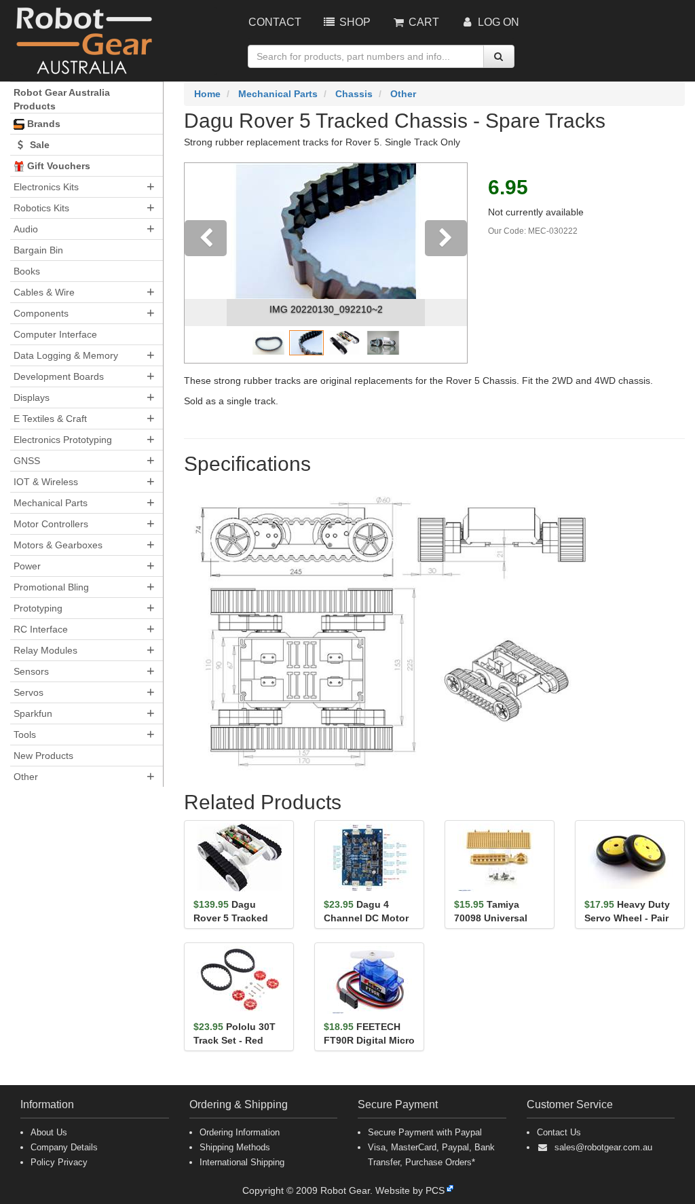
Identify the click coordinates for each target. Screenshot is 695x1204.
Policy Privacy (59, 1162)
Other (26, 776)
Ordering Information (240, 1132)
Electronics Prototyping (63, 439)
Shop (354, 22)
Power (27, 566)
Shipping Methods (235, 1147)
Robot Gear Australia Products (62, 99)
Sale (38, 144)
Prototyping (38, 608)
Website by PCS (410, 1190)
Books (27, 271)
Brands (42, 123)
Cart (422, 22)
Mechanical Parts (51, 502)
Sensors (31, 671)
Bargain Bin (38, 250)
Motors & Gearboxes (58, 544)
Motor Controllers (51, 523)
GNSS (27, 460)
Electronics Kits (46, 186)
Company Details (64, 1147)
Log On (497, 22)
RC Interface (41, 629)
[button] (206, 263)
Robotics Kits (41, 207)
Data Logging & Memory (66, 355)
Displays (32, 397)
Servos (28, 692)
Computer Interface (55, 334)
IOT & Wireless (46, 481)
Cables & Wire (44, 292)
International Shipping (242, 1162)
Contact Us (559, 1132)
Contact (274, 22)
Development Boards (59, 376)
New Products (43, 755)
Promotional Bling (51, 587)
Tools (25, 734)
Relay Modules (45, 650)
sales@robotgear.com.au (603, 1147)
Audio (26, 229)
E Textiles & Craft (50, 418)
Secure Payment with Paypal (425, 1132)
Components (41, 313)
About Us (49, 1132)
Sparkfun (33, 713)
